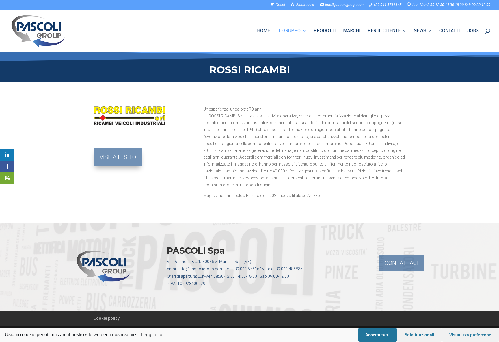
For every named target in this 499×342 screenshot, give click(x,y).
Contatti (449, 31)
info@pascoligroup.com (201, 268)
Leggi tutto (151, 334)
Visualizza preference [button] (470, 334)
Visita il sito (118, 157)
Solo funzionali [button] (419, 334)
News (420, 31)
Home (263, 31)
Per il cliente (384, 31)
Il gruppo (289, 31)
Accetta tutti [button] (377, 334)
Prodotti (325, 31)
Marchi (351, 31)
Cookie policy (107, 318)
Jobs (473, 31)
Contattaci (401, 263)
